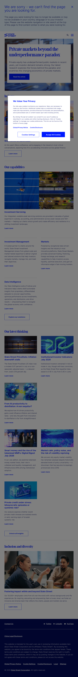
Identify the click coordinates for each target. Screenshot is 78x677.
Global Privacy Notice (20, 127)
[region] (39, 118)
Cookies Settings (28, 135)
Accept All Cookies (53, 135)
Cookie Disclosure (36, 127)
